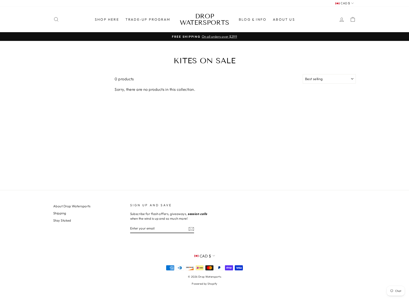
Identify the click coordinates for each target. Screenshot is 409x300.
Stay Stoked (62, 220)
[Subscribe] (191, 228)
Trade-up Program (147, 19)
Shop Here (107, 19)
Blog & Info (252, 19)
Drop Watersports (204, 19)
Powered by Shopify (204, 283)
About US (284, 19)
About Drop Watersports (72, 206)
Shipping (59, 213)
